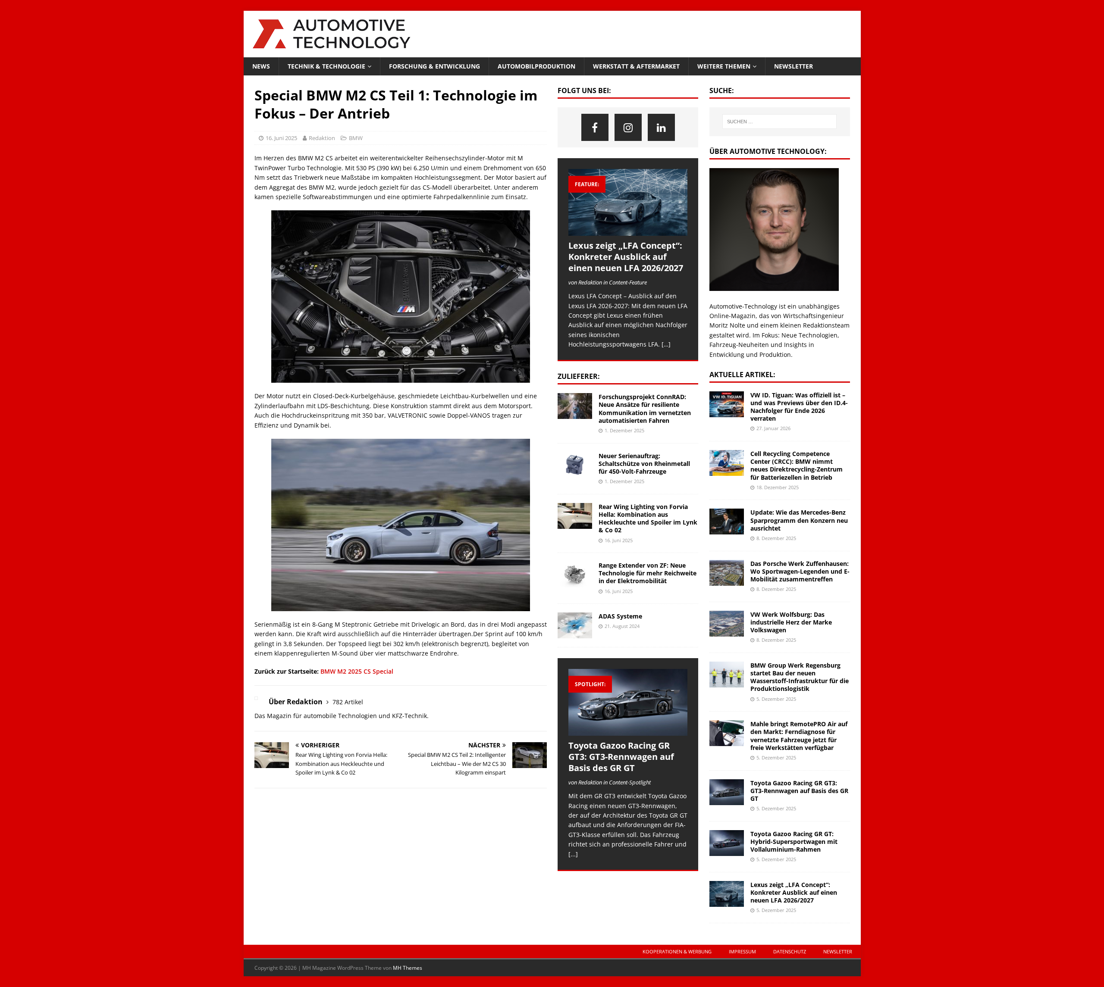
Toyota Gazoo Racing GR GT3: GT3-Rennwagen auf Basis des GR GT (621, 757)
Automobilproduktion (536, 66)
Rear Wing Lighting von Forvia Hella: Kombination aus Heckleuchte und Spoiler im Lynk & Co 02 (648, 518)
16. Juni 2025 (281, 138)
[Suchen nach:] (779, 121)
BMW (356, 138)
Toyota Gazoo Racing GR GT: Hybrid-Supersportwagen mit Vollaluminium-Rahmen (793, 841)
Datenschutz (789, 951)
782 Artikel (347, 702)
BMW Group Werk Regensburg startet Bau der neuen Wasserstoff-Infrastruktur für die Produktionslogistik (799, 677)
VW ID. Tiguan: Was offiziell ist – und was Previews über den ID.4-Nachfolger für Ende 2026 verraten (799, 407)
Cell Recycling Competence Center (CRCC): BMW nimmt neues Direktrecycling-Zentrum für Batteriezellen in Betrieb (796, 465)
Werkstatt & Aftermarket (636, 66)
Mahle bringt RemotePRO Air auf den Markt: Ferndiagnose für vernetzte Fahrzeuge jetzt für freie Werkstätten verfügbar (798, 736)
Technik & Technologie (326, 66)
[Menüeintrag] (594, 127)
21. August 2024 (622, 626)
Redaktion (322, 138)
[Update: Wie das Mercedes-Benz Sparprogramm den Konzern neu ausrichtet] (726, 521)
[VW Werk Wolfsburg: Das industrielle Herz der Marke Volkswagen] (726, 624)
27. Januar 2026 (773, 428)
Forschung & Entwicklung (434, 66)
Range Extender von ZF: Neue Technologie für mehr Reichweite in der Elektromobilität (647, 573)
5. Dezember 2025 (776, 699)
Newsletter (793, 66)
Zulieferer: (579, 376)
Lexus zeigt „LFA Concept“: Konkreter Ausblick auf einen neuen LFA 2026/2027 (625, 257)
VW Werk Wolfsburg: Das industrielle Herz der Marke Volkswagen (791, 622)
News (261, 66)
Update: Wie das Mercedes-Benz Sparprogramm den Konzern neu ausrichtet (799, 520)
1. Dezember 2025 (624, 430)
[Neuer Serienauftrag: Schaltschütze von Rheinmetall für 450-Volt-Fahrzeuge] (575, 465)
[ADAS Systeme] (575, 625)
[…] (666, 344)
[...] (573, 854)
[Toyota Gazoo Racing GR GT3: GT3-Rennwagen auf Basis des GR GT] (627, 702)
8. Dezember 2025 (776, 538)
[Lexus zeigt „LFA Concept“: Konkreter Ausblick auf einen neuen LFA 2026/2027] (627, 202)
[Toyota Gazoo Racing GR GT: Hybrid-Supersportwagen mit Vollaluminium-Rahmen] (726, 843)
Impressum (742, 951)
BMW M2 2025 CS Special (356, 671)
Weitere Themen (723, 66)
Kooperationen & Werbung (677, 951)
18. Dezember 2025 (777, 487)
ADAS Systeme (620, 616)
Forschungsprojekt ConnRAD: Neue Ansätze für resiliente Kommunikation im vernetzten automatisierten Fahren (645, 409)
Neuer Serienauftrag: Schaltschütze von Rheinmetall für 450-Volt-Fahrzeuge (644, 463)
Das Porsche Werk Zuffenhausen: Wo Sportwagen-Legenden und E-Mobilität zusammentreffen (800, 571)
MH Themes (407, 967)
